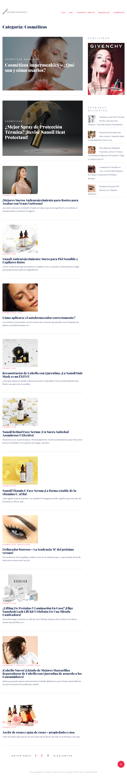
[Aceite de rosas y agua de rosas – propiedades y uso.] (20, 712)
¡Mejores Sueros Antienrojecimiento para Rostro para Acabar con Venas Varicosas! (40, 201)
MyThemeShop (91, 772)
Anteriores (21, 756)
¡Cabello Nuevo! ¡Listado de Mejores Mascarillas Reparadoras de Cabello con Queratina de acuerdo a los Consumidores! (42, 673)
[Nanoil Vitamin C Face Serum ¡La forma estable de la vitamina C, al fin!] (20, 470)
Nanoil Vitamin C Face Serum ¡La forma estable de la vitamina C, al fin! (39, 492)
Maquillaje (104, 12)
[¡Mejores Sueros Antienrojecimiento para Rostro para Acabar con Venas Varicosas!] (20, 180)
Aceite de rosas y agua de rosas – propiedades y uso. (38, 732)
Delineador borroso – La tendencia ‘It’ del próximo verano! (38, 551)
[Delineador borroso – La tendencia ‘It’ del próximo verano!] (20, 529)
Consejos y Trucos (86, 12)
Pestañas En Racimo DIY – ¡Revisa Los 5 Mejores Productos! (104, 190)
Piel (71, 12)
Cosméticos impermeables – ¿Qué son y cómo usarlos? (39, 67)
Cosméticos (119, 12)
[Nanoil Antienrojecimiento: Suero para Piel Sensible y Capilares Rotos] (20, 239)
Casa (63, 12)
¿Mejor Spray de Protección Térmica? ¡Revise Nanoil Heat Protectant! (35, 132)
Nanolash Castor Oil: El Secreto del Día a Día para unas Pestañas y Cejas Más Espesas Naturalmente (106, 121)
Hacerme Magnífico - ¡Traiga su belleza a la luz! (47, 772)
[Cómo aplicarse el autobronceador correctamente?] (20, 297)
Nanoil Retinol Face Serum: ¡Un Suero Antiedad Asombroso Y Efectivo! (35, 433)
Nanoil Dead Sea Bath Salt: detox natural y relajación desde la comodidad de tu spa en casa (106, 136)
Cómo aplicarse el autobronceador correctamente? (38, 318)
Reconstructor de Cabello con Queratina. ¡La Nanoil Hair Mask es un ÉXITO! (42, 374)
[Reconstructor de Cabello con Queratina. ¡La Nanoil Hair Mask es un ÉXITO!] (20, 353)
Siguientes (63, 756)
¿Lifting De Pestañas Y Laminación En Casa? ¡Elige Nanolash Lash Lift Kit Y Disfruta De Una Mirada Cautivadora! (37, 611)
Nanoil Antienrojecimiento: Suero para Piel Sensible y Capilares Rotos (40, 260)
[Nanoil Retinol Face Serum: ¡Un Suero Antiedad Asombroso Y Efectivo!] (20, 412)
